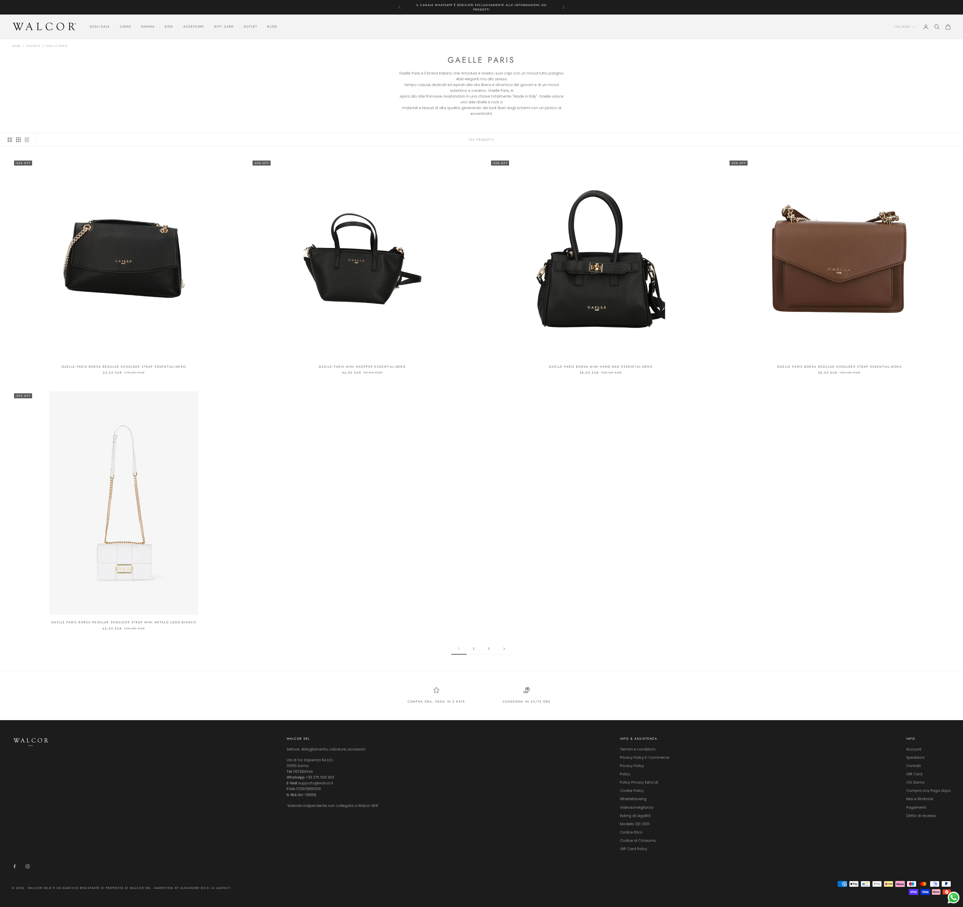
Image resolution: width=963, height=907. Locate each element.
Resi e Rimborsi (919, 798)
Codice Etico (631, 832)
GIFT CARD (224, 27)
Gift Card (914, 774)
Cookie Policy (632, 790)
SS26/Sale (100, 27)
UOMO (125, 27)
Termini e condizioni (637, 749)
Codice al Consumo (638, 840)
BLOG (272, 27)
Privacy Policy (632, 765)
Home (16, 46)
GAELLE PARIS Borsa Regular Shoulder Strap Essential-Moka (839, 366)
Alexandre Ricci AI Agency (205, 888)
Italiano (902, 27)
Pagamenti (916, 807)
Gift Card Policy (633, 848)
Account (913, 749)
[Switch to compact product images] (27, 139)
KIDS (169, 27)
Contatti (913, 765)
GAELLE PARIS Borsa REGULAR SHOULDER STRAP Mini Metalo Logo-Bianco (123, 622)
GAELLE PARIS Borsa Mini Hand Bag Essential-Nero (601, 366)
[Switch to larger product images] (10, 139)
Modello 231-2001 (635, 823)
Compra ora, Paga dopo (928, 790)
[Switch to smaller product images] (18, 139)
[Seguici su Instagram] (27, 866)
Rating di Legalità (635, 815)
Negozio (33, 46)
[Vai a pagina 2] (504, 648)
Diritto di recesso (921, 815)
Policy (625, 774)
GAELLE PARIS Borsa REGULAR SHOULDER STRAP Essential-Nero (124, 366)
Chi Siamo (915, 782)
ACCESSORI (193, 27)
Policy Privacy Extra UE (639, 782)
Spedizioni (915, 757)
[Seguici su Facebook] (14, 866)
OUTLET (250, 27)
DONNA (148, 27)
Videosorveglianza (636, 807)
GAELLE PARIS (56, 46)
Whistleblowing (633, 798)
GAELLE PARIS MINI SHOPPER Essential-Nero (362, 366)
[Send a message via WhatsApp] (953, 897)
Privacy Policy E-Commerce (644, 757)
